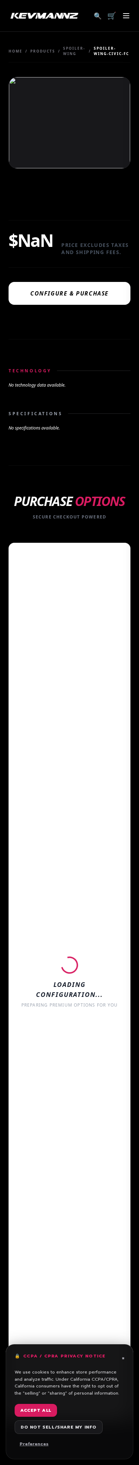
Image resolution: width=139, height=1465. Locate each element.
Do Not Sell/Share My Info (59, 1427)
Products (42, 51)
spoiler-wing (74, 51)
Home (15, 51)
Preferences (34, 1444)
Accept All (35, 1410)
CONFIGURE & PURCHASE (69, 293)
